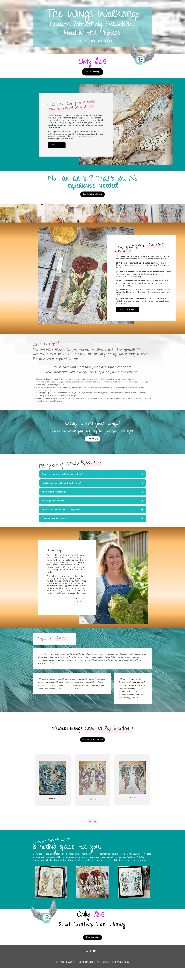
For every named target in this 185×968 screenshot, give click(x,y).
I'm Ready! (56, 145)
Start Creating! (92, 72)
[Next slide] (95, 821)
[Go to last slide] (89, 821)
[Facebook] (90, 951)
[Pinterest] (98, 951)
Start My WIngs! (127, 309)
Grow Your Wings (92, 937)
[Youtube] (94, 951)
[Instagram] (87, 951)
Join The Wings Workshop (92, 194)
